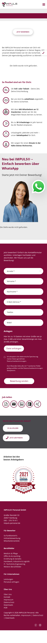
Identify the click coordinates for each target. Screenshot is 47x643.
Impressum (8, 599)
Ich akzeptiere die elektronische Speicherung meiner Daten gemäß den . (22, 358)
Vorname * (11, 281)
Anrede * (11, 271)
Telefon (10, 312)
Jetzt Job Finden (16, 438)
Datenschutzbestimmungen (16, 361)
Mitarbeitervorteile (12, 541)
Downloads (8, 605)
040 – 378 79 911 (11, 520)
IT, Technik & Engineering (14, 564)
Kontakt (7, 597)
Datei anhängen (13, 348)
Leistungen (8, 579)
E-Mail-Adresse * (14, 302)
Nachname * (12, 291)
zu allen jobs (12, 428)
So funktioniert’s (10, 535)
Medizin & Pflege (11, 553)
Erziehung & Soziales (12, 559)
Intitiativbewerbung (12, 538)
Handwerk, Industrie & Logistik (16, 561)
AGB (5, 607)
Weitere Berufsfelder (12, 566)
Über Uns (8, 594)
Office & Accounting (12, 556)
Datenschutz (9, 602)
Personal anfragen (11, 582)
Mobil (9, 322)
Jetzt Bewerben (23, 32)
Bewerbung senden (19, 381)
